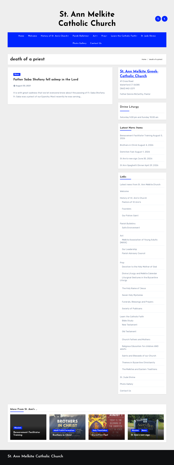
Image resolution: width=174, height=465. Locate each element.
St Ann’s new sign (128, 158)
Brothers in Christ (129, 145)
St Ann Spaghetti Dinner (132, 165)
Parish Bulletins (80, 36)
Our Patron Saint (130, 215)
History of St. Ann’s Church (54, 36)
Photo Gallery (79, 43)
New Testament (129, 325)
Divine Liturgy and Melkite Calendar (139, 273)
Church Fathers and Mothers (136, 339)
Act (94, 36)
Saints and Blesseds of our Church (139, 356)
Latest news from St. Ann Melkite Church (140, 184)
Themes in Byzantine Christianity (138, 362)
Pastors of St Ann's (131, 202)
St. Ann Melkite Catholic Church (35, 456)
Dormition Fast (127, 152)
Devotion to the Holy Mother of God (139, 267)
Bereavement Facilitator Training (136, 135)
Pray (103, 36)
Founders (126, 209)
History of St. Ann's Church (133, 198)
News (16, 74)
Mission (17, 428)
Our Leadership (129, 249)
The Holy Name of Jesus (134, 288)
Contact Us (95, 43)
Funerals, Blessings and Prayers (137, 302)
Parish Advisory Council (133, 253)
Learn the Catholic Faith (123, 36)
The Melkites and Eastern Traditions (139, 369)
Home (21, 36)
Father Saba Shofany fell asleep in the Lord (45, 79)
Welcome (32, 36)
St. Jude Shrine (148, 36)
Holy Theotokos (100, 430)
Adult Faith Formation (64, 430)
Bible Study (127, 320)
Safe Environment (131, 227)
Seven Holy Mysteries (132, 295)
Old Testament (129, 331)
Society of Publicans (132, 308)
